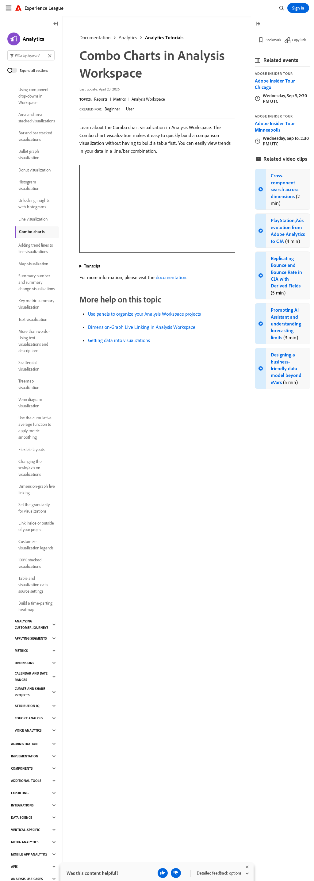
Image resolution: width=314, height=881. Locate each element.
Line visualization (33, 219)
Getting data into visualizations (119, 340)
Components (22, 768)
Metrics (119, 99)
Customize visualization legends (35, 545)
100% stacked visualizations (29, 563)
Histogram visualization (28, 185)
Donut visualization (34, 170)
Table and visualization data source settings (33, 584)
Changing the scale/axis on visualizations (30, 468)
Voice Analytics (28, 730)
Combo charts (32, 231)
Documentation (95, 37)
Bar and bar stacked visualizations (35, 136)
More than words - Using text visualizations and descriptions (34, 341)
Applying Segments (31, 638)
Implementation (24, 756)
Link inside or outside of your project (36, 526)
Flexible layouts (31, 449)
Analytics (128, 37)
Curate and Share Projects (30, 692)
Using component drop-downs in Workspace (33, 96)
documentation (171, 277)
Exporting (20, 793)
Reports (100, 99)
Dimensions (24, 663)
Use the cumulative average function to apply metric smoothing (35, 427)
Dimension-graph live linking (36, 489)
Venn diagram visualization (30, 403)
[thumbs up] (163, 873)
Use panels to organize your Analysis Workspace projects (144, 314)
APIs (14, 866)
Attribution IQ (27, 706)
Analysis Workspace (148, 99)
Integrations (22, 805)
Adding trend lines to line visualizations (35, 248)
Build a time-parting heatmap (35, 606)
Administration (24, 744)
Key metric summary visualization (36, 304)
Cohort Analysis (29, 718)
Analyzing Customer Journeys (31, 624)
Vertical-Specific (25, 830)
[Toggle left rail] (56, 24)
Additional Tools (26, 781)
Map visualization (33, 264)
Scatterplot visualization (28, 366)
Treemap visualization (28, 384)
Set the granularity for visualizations (34, 508)
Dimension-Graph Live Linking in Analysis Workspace (141, 327)
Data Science (21, 817)
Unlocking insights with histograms (33, 204)
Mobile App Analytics (29, 854)
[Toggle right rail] (258, 24)
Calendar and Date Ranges (31, 676)
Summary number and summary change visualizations (36, 282)
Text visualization (32, 319)
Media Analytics (25, 842)
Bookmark (273, 39)
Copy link (299, 39)
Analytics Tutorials (164, 37)
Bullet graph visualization (28, 154)
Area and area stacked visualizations (36, 118)
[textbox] (31, 55)
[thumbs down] (176, 873)
